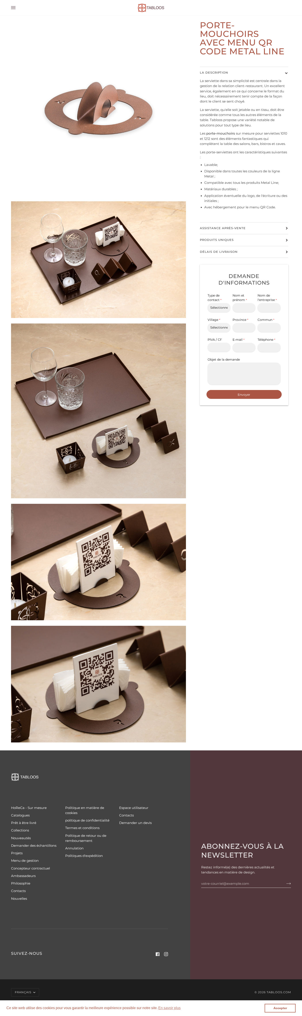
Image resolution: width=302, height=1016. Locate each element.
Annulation (74, 848)
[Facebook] (158, 954)
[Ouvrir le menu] (17, 7)
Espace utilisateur (133, 808)
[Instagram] (166, 954)
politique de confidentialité (87, 820)
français (23, 992)
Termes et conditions (82, 828)
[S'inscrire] (285, 883)
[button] (169, 1008)
